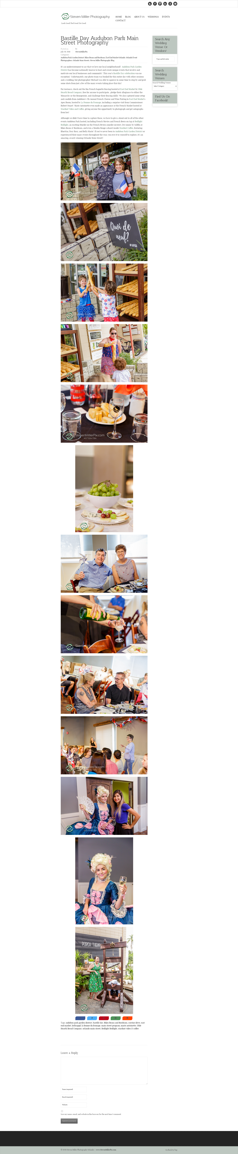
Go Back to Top (171, 1150)
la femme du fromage (91, 1026)
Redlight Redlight (109, 1029)
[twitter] (150, 4)
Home (119, 17)
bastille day (98, 1023)
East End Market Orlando (115, 58)
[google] (170, 4)
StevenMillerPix (81, 52)
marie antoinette (128, 1026)
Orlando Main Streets (81, 61)
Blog (128, 17)
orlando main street (92, 1029)
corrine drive (134, 1023)
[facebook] (155, 4)
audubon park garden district (79, 1023)
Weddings (153, 17)
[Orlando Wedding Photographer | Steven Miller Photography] (85, 16)
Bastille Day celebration (124, 73)
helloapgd (76, 1026)
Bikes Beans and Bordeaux (95, 58)
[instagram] (175, 4)
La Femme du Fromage (91, 102)
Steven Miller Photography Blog (102, 61)
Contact (121, 20)
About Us (139, 17)
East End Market (127, 89)
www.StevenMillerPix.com (106, 1150)
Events (166, 17)
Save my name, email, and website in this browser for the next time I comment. (91, 1114)
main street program (110, 1026)
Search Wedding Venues (162, 83)
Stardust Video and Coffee (72, 109)
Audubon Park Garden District (72, 58)
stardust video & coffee (128, 1029)
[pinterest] (160, 4)
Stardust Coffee (126, 128)
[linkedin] (165, 4)
